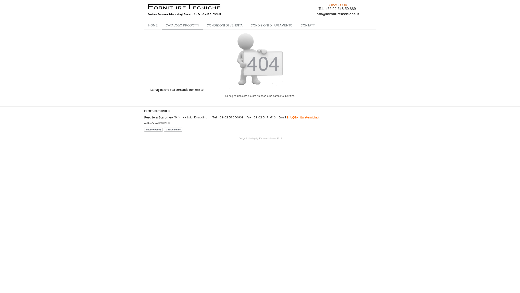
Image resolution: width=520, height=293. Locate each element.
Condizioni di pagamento (271, 25)
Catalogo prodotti (182, 25)
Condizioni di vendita (225, 25)
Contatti (308, 25)
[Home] (221, 9)
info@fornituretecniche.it (337, 13)
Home (153, 25)
